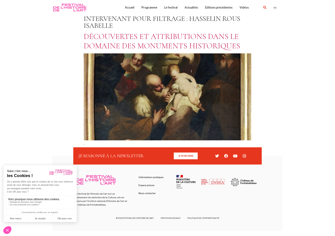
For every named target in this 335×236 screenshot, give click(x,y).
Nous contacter (147, 193)
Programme (149, 7)
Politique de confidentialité (203, 218)
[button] (265, 7)
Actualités (191, 7)
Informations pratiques (151, 177)
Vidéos (244, 7)
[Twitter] (217, 156)
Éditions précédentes (219, 7)
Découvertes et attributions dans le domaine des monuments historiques (162, 41)
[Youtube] (235, 156)
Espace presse (146, 185)
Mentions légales (170, 218)
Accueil (129, 7)
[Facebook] (226, 156)
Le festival (171, 7)
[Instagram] (244, 156)
